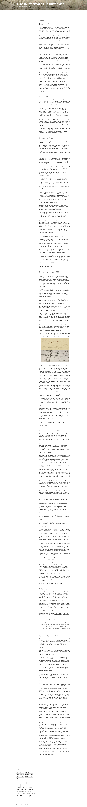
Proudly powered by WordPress (22, 804)
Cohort (28, 780)
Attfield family (50, 720)
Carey (31, 778)
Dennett (18, 782)
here (61, 583)
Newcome (24, 791)
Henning (30, 787)
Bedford (22, 778)
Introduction (28, 11)
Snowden (28, 793)
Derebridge (24, 782)
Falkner (22, 785)
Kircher (26, 789)
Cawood (18, 780)
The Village (35, 11)
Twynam (27, 795)
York (18, 797)
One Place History (20, 11)
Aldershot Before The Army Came (40, 4)
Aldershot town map (29, 774)
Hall (26, 787)
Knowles (31, 789)
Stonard (33, 793)
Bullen (27, 778)
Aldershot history (25, 772)
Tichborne (22, 795)
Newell (29, 791)
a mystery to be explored (59, 562)
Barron (31, 776)
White (31, 795)
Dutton (28, 782)
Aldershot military (20, 774)
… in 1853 (42, 11)
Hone (18, 789)
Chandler (23, 780)
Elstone (18, 785)
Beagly (18, 778)
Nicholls (18, 793)
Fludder (18, 787)
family (27, 785)
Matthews (19, 791)
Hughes (22, 789)
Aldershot (19, 772)
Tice (18, 795)
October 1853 (49, 11)
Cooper (32, 780)
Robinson (23, 793)
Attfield (22, 776)
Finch (31, 785)
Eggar (33, 782)
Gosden (22, 787)
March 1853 (43, 757)
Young (21, 797)
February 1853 (44, 20)
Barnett (26, 776)
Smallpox (53, 128)
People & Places (57, 11)
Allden (18, 776)
